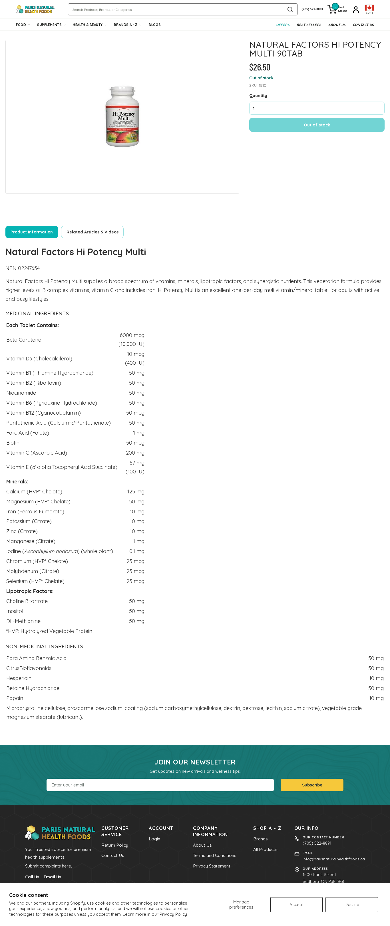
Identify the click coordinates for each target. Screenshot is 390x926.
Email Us (52, 876)
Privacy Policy (173, 914)
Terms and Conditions (214, 855)
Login (154, 839)
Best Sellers (309, 25)
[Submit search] (290, 9)
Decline (352, 904)
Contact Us (363, 25)
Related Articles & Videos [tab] (92, 232)
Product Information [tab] (32, 232)
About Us (336, 25)
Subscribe (312, 785)
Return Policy (114, 845)
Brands (260, 839)
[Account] (356, 9)
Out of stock (317, 124)
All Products (265, 849)
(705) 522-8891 (317, 843)
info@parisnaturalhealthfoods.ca (334, 858)
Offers (283, 25)
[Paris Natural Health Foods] (35, 9)
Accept (296, 904)
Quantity (258, 95)
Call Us (32, 876)
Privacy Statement (211, 866)
